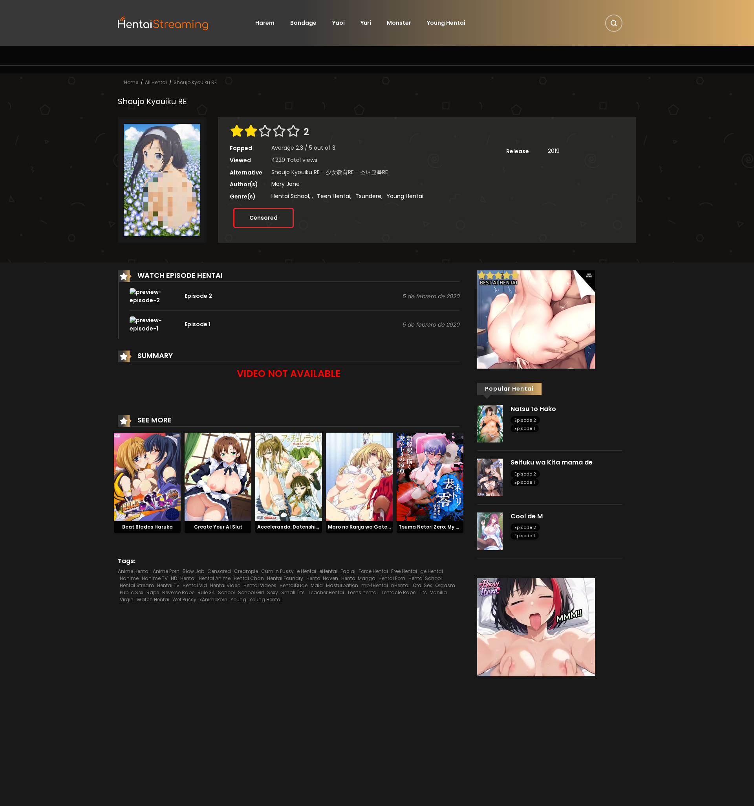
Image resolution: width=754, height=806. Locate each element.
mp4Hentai (374, 585)
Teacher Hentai (326, 592)
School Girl (251, 592)
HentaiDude (293, 585)
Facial (347, 571)
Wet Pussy (184, 599)
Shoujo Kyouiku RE (195, 82)
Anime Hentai (134, 571)
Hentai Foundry (285, 578)
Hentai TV (168, 585)
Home (131, 82)
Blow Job (193, 571)
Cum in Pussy (277, 571)
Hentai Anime (215, 578)
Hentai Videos (259, 585)
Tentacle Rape (398, 592)
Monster (399, 23)
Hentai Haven (322, 578)
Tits (423, 592)
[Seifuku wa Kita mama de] (490, 477)
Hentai (188, 578)
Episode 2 (525, 420)
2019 (554, 151)
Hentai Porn (392, 578)
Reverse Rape (178, 592)
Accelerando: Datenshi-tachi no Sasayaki (310, 526)
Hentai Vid (195, 585)
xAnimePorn (213, 599)
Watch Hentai (153, 599)
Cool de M (527, 516)
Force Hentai (373, 571)
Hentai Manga (358, 578)
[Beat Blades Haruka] (147, 476)
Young (238, 599)
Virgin (127, 599)
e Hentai (306, 571)
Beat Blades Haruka (147, 526)
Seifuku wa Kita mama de (552, 462)
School (226, 592)
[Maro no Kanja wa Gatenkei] (359, 476)
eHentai (328, 571)
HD (174, 578)
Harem (265, 23)
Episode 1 (524, 428)
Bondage (303, 23)
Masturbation (342, 585)
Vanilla (438, 592)
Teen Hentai (333, 196)
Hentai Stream (137, 585)
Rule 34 (206, 592)
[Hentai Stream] (163, 22)
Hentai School (290, 196)
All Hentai (156, 82)
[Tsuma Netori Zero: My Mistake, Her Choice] (430, 476)
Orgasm (445, 585)
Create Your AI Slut (218, 526)
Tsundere (368, 196)
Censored (263, 218)
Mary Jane (285, 184)
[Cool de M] (490, 531)
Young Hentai (446, 23)
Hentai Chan (249, 578)
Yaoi (338, 23)
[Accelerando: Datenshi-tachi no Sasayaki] (288, 476)
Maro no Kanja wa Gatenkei (362, 526)
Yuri (366, 23)
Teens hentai (362, 592)
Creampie (246, 571)
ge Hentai (431, 571)
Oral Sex (422, 585)
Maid (317, 585)
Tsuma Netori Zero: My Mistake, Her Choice (452, 526)
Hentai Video (225, 585)
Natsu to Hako (533, 408)
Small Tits (293, 592)
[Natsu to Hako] (490, 423)
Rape (152, 592)
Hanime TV (155, 578)
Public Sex (131, 592)
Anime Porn (166, 571)
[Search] (613, 23)
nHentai (400, 585)
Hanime (129, 578)
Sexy (272, 592)
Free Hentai (404, 571)
